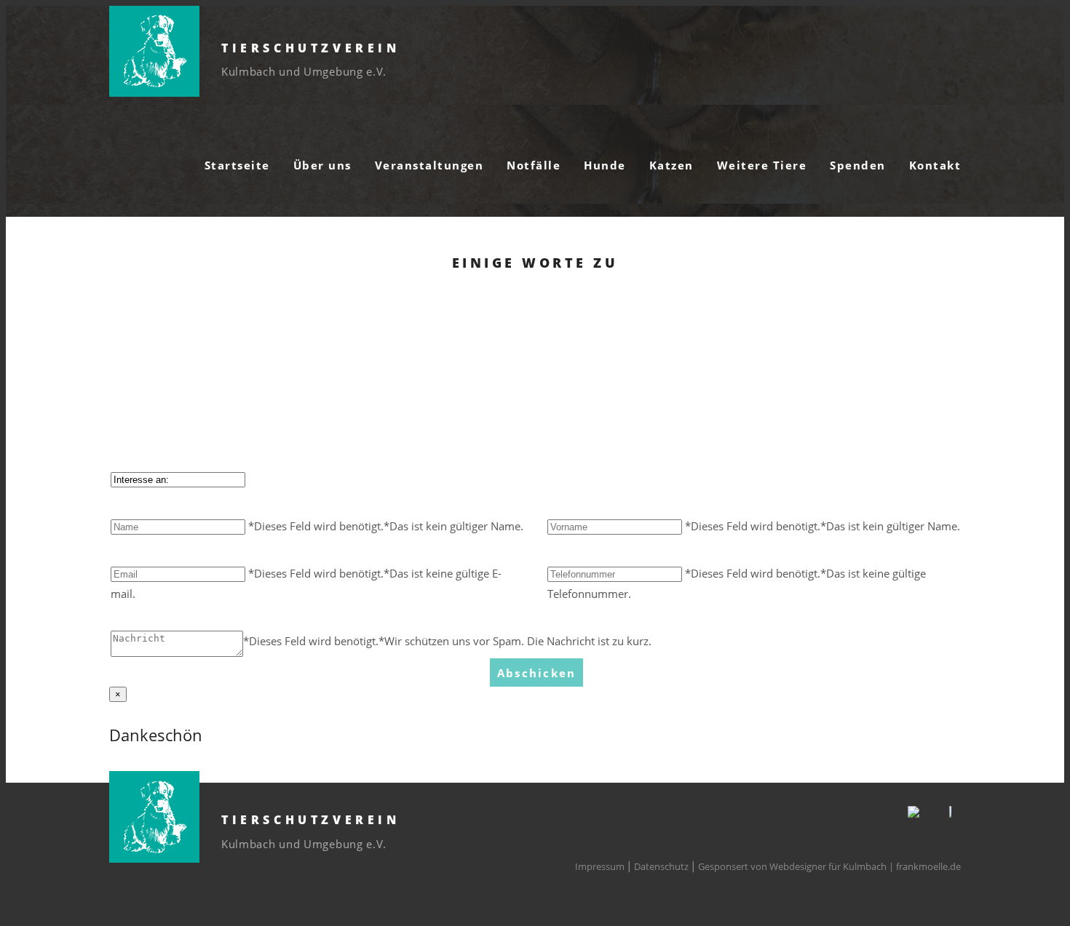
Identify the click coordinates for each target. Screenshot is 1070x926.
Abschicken (536, 673)
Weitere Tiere (762, 165)
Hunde (605, 165)
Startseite (237, 165)
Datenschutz (661, 866)
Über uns (322, 165)
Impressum (600, 866)
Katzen (671, 165)
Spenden (858, 165)
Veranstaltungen (429, 165)
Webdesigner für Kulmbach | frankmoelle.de (865, 866)
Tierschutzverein (310, 48)
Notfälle (533, 165)
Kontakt (935, 165)
